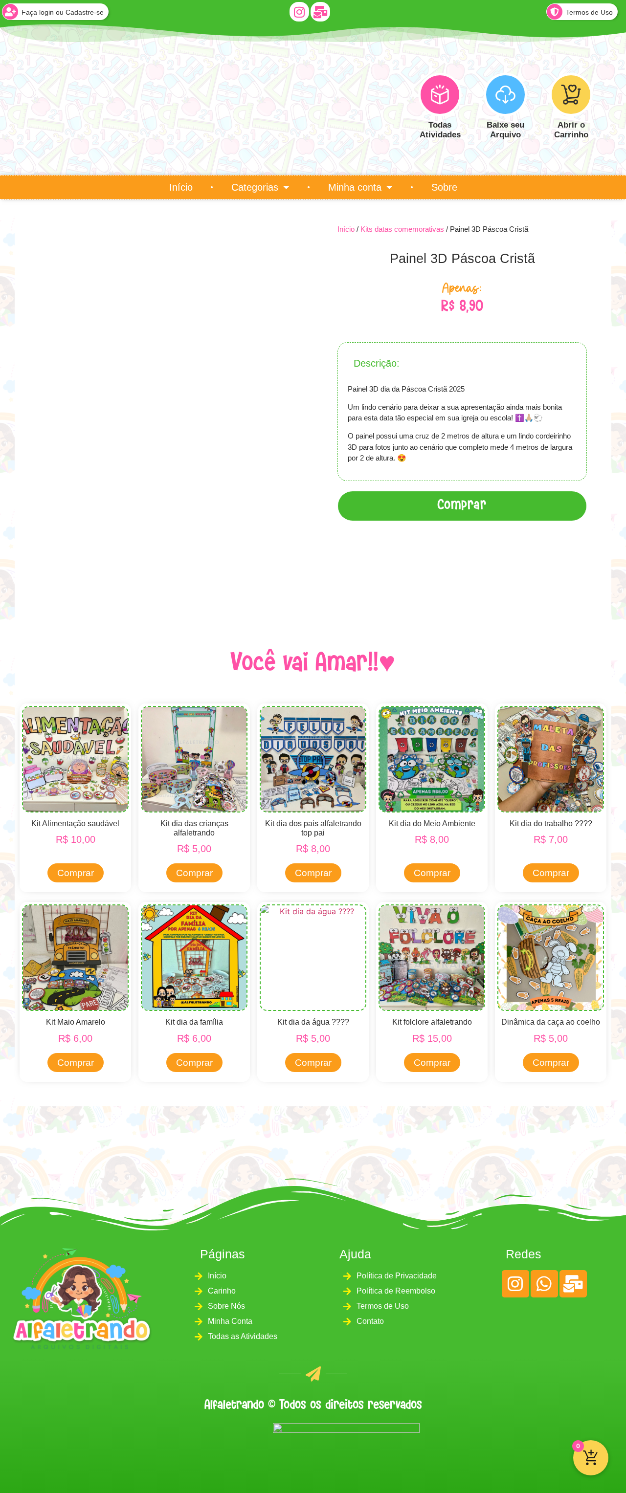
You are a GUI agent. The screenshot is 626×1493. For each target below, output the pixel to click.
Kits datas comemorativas (402, 229)
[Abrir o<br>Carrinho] (571, 94)
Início (181, 187)
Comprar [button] (75, 873)
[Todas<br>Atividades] (440, 94)
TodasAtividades (439, 129)
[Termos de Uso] (554, 12)
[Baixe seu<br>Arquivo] (505, 94)
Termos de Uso (589, 12)
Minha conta (354, 187)
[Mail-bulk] (320, 12)
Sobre (444, 187)
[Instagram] (299, 12)
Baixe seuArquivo (505, 129)
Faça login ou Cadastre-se (63, 12)
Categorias (254, 187)
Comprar (462, 506)
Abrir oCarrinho (571, 129)
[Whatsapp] (544, 1283)
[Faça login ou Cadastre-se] (10, 12)
